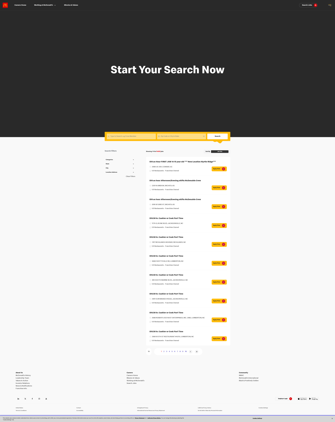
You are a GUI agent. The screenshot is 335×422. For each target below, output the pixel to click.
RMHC (241, 375)
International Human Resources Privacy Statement (151, 410)
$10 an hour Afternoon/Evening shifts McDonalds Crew (175, 181)
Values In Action (22, 381)
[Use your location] (204, 136)
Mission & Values (71, 5)
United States (19, 408)
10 (186, 351)
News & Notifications (24, 386)
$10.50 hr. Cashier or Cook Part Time (166, 219)
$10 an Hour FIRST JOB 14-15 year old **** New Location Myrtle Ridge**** (183, 162)
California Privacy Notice (204, 408)
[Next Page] (190, 351)
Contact (78, 408)
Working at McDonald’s (135, 381)
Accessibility (79, 410)
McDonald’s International (248, 378)
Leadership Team (22, 378)
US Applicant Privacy (142, 408)
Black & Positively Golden (249, 381)
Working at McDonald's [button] (43, 5)
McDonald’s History (23, 375)
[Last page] (196, 351)
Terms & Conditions (21, 410)
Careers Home (20, 5)
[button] (330, 5)
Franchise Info (21, 389)
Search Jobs (307, 5)
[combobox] (181, 136)
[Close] (332, 418)
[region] (167, 419)
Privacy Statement (139, 418)
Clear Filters (130, 176)
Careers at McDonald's (5, 5)
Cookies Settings (263, 408)
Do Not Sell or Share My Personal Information (210, 410)
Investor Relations (23, 383)
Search (217, 136)
